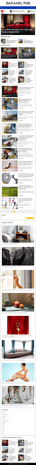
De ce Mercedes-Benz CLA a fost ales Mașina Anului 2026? (13, 64)
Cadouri (4, 207)
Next (21, 211)
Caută (4, 215)
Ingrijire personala (5, 420)
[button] (1, 7)
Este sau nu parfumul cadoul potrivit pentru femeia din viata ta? (25, 200)
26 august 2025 (24, 165)
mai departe (21, 95)
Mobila (3, 425)
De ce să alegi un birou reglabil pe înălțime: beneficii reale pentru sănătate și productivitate (12, 81)
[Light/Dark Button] (32, 7)
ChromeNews (21, 463)
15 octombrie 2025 (25, 152)
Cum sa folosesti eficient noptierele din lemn (10, 243)
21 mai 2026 (11, 67)
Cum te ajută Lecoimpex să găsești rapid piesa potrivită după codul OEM (28, 80)
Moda (3, 427)
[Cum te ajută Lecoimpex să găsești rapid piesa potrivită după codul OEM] (21, 79)
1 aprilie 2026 (26, 141)
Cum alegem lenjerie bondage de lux (8, 266)
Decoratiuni (4, 416)
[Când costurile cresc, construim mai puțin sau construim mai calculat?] (20, 41)
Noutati (3, 27)
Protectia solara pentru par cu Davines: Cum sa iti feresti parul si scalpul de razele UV (25, 163)
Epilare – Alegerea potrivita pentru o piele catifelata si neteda (13, 382)
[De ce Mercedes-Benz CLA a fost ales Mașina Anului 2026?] (5, 65)
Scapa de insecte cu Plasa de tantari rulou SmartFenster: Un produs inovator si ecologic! (17, 289)
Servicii (3, 431)
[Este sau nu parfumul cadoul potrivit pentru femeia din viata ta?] (10, 203)
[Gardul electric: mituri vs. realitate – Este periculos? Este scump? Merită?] (10, 191)
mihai (20, 152)
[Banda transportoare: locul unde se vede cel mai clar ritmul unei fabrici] (18, 24)
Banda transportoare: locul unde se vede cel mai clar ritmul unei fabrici (17, 30)
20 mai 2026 (9, 33)
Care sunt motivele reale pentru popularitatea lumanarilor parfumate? (14, 312)
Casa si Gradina (5, 195)
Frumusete (4, 170)
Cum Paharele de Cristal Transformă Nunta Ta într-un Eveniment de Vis (15, 405)
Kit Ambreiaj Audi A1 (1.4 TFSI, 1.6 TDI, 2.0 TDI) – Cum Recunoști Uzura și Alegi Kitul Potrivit (26, 175)
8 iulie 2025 (24, 189)
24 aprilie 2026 (27, 57)
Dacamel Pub (18, 3)
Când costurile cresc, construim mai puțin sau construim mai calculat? (28, 41)
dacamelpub (4, 33)
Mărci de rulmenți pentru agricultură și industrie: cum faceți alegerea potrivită (26, 55)
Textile (3, 433)
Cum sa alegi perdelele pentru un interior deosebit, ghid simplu (13, 359)
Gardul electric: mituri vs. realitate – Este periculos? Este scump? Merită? (26, 187)
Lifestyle (3, 422)
